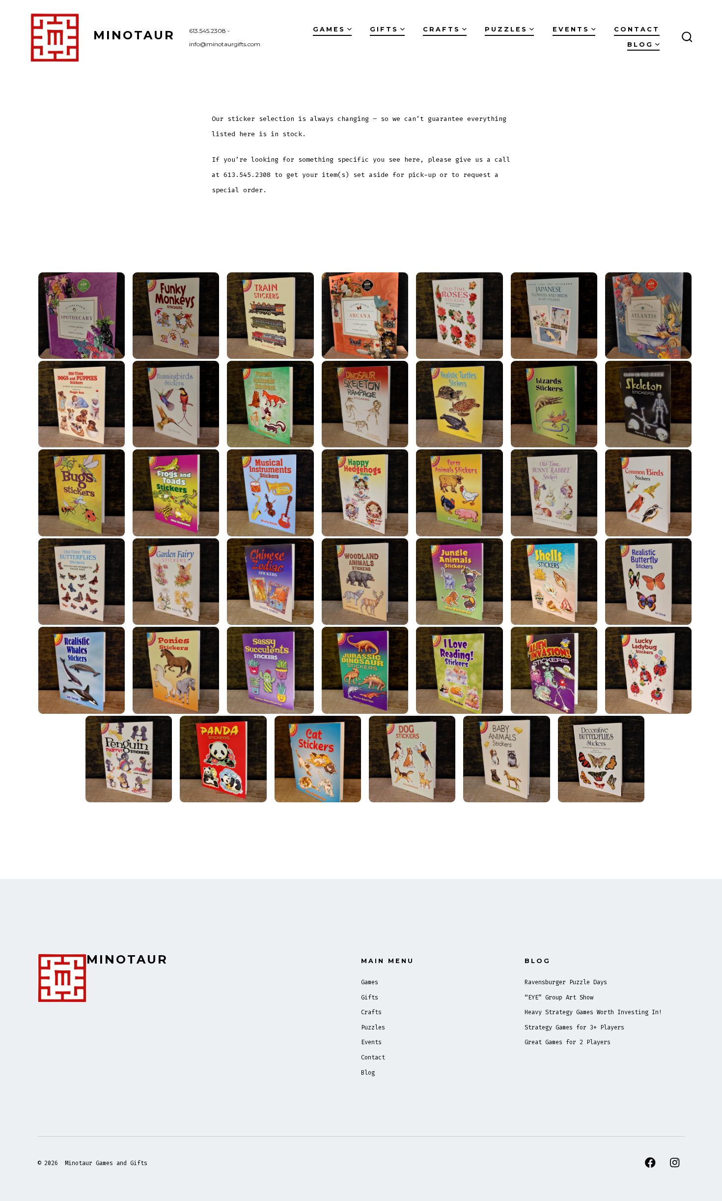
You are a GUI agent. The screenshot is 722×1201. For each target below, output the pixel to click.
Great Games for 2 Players (568, 1042)
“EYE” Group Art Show (559, 997)
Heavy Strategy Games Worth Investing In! (593, 1012)
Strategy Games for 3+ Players (574, 1027)
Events (571, 29)
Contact (637, 29)
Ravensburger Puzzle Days (566, 982)
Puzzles (506, 29)
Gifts (384, 29)
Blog (640, 44)
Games (329, 29)
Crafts (441, 29)
